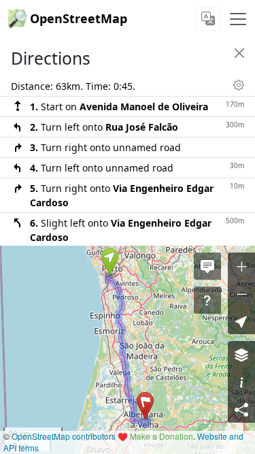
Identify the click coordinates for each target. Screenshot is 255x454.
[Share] (241, 409)
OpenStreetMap (78, 18)
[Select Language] (208, 19)
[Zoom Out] (241, 293)
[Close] (239, 53)
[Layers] (241, 354)
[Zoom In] (241, 266)
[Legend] (241, 381)
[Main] (238, 19)
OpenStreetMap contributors (64, 436)
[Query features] (207, 300)
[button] (109, 261)
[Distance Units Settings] (239, 85)
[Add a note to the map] (207, 266)
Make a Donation (161, 436)
